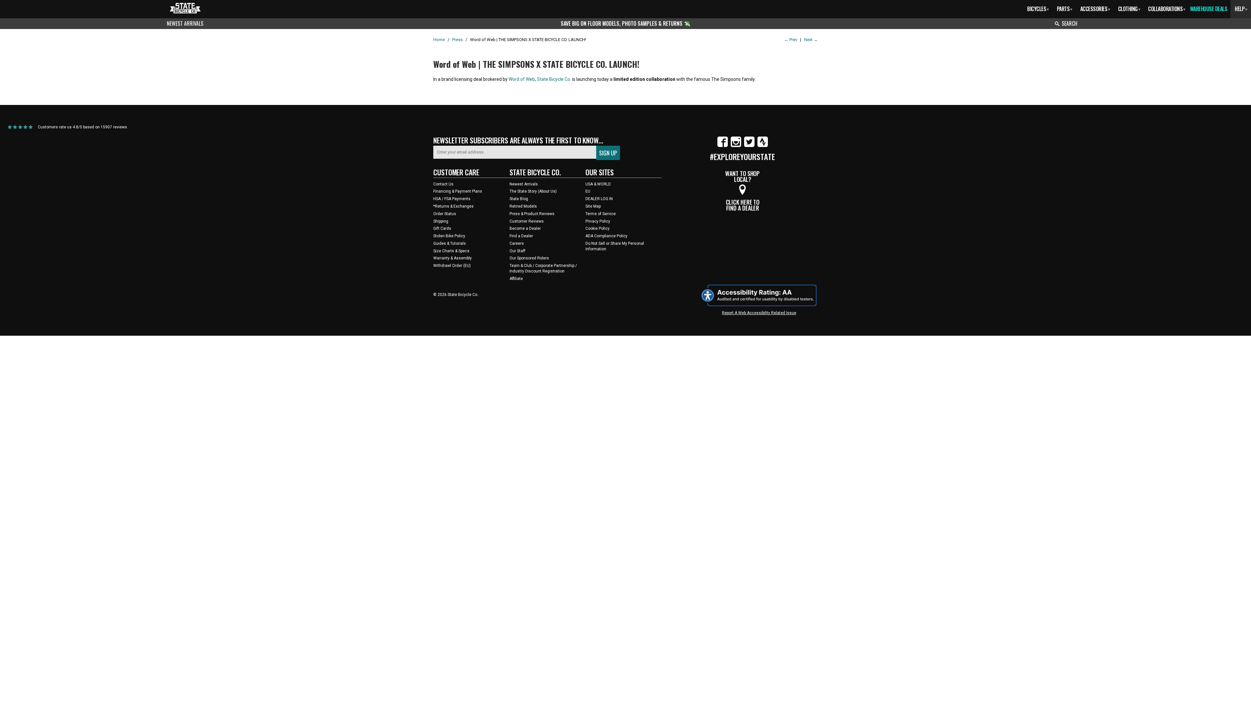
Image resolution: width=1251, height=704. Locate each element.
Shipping (440, 221)
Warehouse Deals (1209, 8)
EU (587, 191)
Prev (790, 39)
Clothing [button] (1129, 9)
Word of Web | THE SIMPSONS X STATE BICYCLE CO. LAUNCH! (536, 64)
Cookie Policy (597, 228)
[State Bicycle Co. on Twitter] (749, 145)
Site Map (593, 206)
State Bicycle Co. (554, 79)
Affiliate (516, 278)
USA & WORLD (598, 184)
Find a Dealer (521, 236)
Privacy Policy (597, 221)
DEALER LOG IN (599, 199)
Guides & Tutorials (449, 243)
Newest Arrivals (185, 23)
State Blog (519, 199)
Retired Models (523, 206)
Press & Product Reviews (532, 214)
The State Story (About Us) (533, 191)
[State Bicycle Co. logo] (185, 8)
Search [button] (1069, 23)
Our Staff (517, 251)
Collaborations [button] (1167, 9)
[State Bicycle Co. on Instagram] (736, 145)
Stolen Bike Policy (449, 236)
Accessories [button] (1095, 9)
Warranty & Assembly (452, 258)
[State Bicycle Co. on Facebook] (722, 145)
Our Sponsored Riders (529, 258)
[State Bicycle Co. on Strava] (762, 145)
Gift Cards (442, 228)
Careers (517, 243)
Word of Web (522, 79)
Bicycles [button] (1038, 9)
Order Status (444, 214)
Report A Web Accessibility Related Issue (759, 313)
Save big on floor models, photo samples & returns (622, 23)
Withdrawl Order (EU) (452, 265)
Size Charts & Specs (451, 251)
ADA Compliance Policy (606, 236)
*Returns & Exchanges (453, 206)
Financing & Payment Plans (457, 191)
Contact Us (443, 184)
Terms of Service (600, 214)
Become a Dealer (525, 228)
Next (811, 39)
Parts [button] (1064, 9)
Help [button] (1241, 9)
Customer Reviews (527, 221)
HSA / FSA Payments (451, 199)
